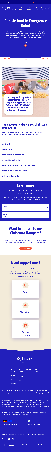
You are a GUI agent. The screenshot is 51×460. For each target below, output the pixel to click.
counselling (24, 273)
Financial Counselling (13, 382)
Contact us (4, 434)
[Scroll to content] (25, 45)
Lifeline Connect (13, 374)
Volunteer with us (20, 377)
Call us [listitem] (35, 2)
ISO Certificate (21, 434)
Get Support (13, 370)
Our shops (29, 369)
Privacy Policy (29, 434)
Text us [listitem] (48, 2)
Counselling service (13, 378)
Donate (20, 374)
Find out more (25, 248)
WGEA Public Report (39, 434)
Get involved (20, 370)
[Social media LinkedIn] (13, 439)
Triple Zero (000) (16, 2)
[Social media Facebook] (2, 439)
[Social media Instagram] (6, 439)
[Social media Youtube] (9, 439)
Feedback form (12, 434)
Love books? (36, 370)
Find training (20, 381)
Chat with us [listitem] (41, 2)
